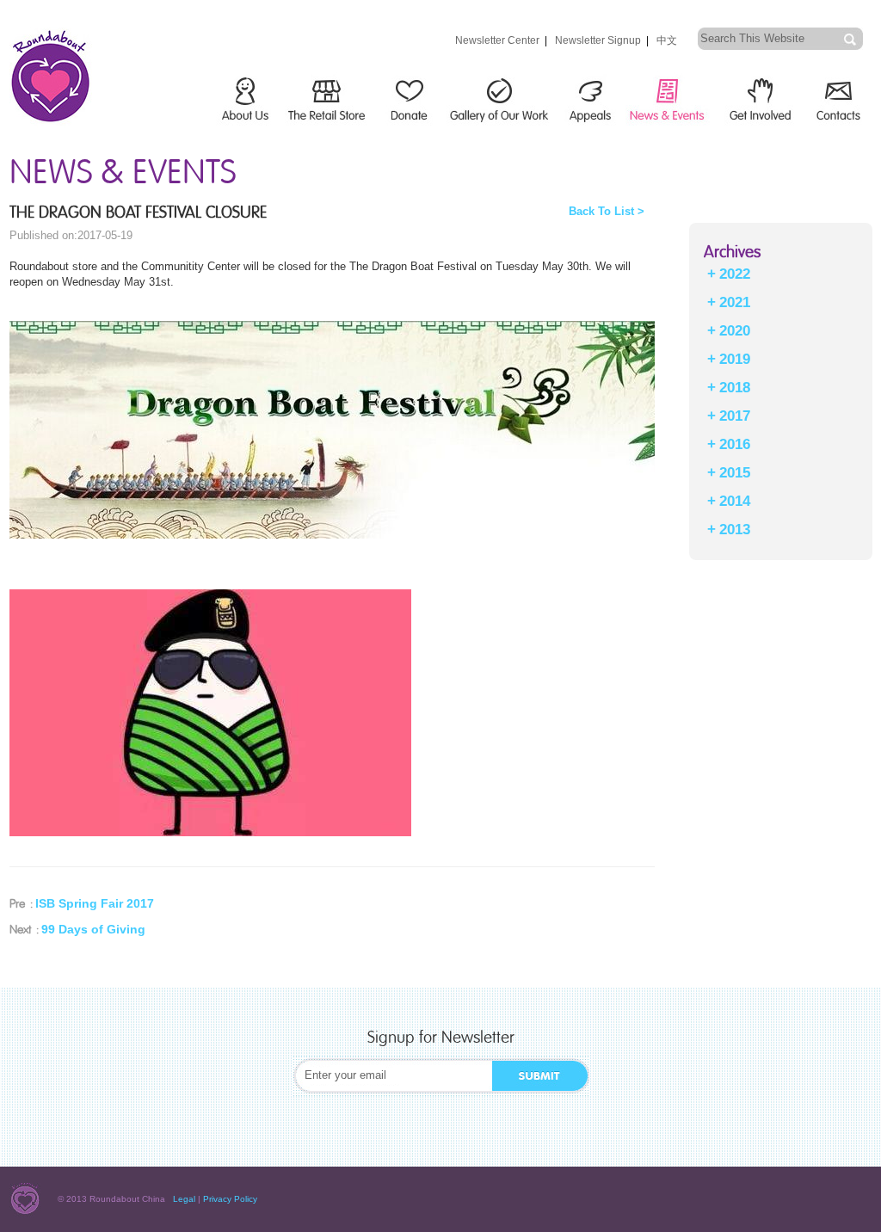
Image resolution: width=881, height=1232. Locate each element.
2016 (734, 444)
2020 (734, 331)
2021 (734, 302)
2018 (734, 387)
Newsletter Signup (598, 40)
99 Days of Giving (93, 929)
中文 (666, 40)
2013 (734, 529)
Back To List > (606, 211)
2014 (734, 501)
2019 (734, 359)
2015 (734, 473)
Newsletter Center (497, 40)
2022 (734, 274)
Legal (184, 1199)
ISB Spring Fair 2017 (94, 903)
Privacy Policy (230, 1199)
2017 (734, 416)
